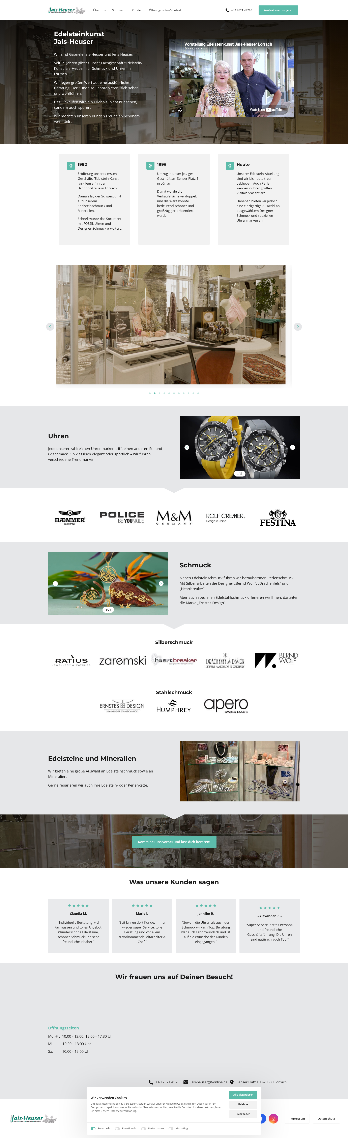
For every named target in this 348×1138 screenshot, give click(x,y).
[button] (297, 326)
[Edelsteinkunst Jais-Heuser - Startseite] (66, 10)
